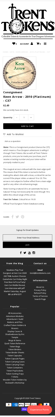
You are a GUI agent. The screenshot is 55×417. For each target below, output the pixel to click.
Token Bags (15, 346)
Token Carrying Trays (14, 364)
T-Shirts (14, 376)
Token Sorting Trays (15, 373)
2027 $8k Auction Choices (15, 276)
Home (5, 52)
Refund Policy (40, 293)
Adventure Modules (15, 316)
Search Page (40, 299)
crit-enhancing (25, 184)
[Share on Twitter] (17, 217)
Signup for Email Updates (27, 230)
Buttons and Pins (14, 322)
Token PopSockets (15, 370)
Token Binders (14, 349)
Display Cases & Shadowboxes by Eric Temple (14, 334)
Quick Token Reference (14, 343)
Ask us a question (13, 141)
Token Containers (15, 367)
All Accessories (14, 313)
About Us (40, 287)
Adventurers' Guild (14, 319)
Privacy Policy (40, 290)
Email (40, 270)
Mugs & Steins (15, 340)
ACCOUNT (24, 44)
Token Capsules (15, 355)
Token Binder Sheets (15, 352)
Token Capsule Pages (14, 358)
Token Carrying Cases (15, 361)
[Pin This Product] (22, 217)
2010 (12, 52)
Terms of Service (40, 296)
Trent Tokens (35, 398)
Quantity (7, 117)
